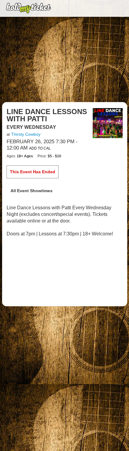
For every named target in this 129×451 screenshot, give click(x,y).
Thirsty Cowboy (25, 134)
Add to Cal (40, 148)
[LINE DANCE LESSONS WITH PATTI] (108, 122)
